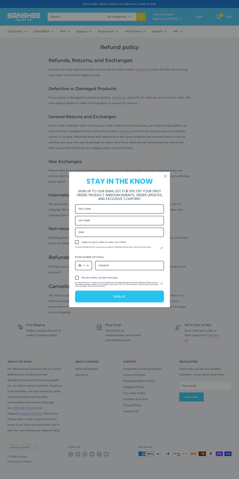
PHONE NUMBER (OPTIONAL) (89, 257)
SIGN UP (119, 296)
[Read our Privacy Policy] (161, 248)
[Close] (165, 176)
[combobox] (83, 265)
